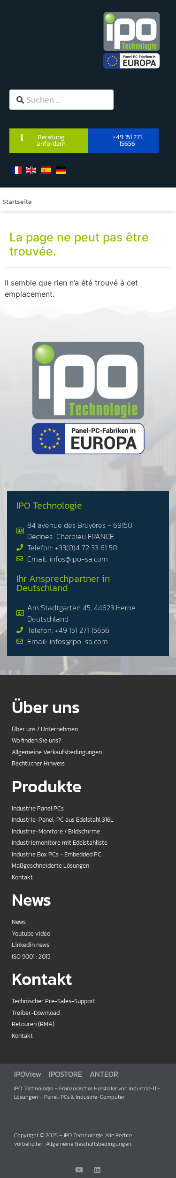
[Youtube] (79, 1169)
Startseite (17, 201)
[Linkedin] (97, 1169)
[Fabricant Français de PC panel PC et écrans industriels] (132, 40)
